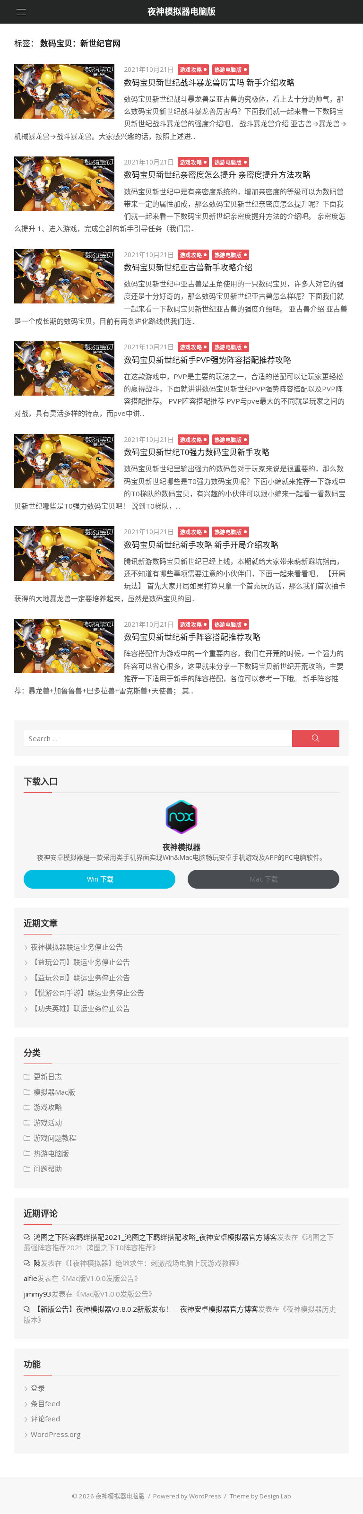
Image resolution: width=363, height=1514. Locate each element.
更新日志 (48, 1076)
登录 (38, 1388)
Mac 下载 (264, 878)
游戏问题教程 (55, 1137)
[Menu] (21, 11)
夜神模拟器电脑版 (181, 12)
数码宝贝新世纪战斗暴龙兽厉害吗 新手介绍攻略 (209, 82)
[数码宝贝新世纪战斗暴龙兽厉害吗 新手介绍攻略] (64, 91)
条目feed (45, 1403)
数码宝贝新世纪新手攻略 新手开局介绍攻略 (201, 545)
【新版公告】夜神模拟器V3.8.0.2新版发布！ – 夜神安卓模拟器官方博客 (146, 1309)
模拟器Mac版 (54, 1092)
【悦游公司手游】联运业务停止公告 (87, 992)
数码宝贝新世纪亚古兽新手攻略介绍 (188, 267)
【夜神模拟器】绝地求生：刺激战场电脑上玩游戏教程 (152, 1263)
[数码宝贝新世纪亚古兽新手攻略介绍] (64, 276)
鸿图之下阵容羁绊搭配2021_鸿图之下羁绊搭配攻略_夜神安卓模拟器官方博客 (155, 1237)
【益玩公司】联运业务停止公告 (80, 962)
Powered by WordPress (187, 1496)
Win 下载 (99, 878)
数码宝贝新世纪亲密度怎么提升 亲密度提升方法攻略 (217, 175)
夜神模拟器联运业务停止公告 (77, 947)
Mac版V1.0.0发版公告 (100, 1278)
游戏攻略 (191, 69)
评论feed (45, 1418)
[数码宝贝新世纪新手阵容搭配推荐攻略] (64, 646)
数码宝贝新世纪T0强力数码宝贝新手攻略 (196, 452)
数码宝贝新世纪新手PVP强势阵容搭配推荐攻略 (207, 360)
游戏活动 (48, 1122)
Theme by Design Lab (260, 1496)
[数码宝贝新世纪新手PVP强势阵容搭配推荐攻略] (64, 368)
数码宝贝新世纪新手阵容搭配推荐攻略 (192, 637)
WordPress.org (56, 1434)
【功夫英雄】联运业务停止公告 (80, 1008)
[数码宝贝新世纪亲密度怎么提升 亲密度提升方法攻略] (64, 183)
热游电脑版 (228, 69)
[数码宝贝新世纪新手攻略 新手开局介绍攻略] (64, 553)
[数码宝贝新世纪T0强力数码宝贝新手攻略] (64, 461)
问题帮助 (48, 1168)
